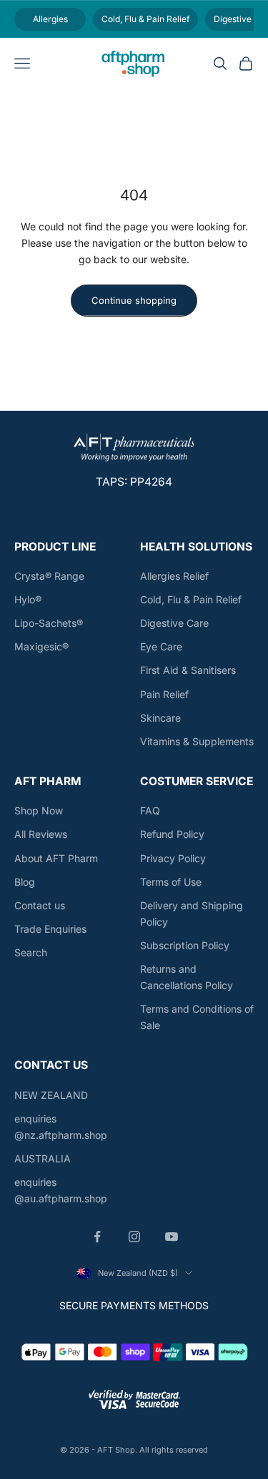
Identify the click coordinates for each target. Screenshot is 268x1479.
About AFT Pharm (56, 858)
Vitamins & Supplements (197, 741)
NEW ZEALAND (51, 1095)
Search (30, 952)
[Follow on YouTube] (171, 1236)
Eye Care (161, 646)
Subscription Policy (184, 945)
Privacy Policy (173, 858)
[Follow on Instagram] (134, 1236)
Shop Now (38, 810)
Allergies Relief (174, 576)
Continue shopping (134, 300)
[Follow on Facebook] (97, 1236)
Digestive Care (174, 623)
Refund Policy (172, 834)
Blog (24, 882)
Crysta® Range (49, 576)
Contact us (39, 905)
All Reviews (40, 834)
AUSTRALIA (42, 1158)
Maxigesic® (41, 646)
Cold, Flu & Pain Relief (191, 599)
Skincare (160, 718)
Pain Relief (164, 694)
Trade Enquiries (50, 929)
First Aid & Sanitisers (188, 670)
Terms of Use (171, 882)
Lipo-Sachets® (48, 623)
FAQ (150, 810)
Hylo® (27, 599)
